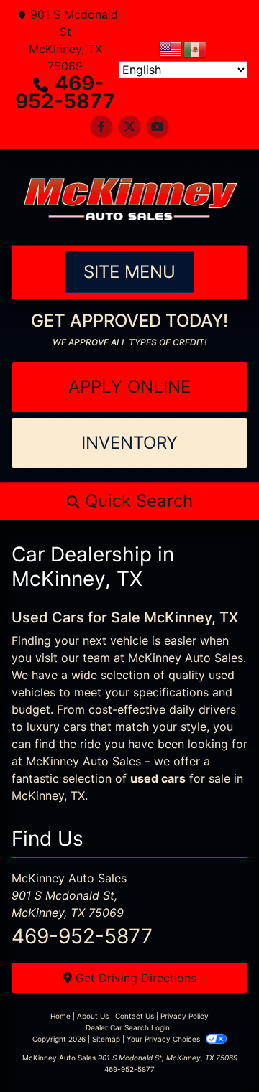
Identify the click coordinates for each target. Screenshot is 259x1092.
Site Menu (129, 271)
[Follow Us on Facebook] (101, 126)
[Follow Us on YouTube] (157, 126)
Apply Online (129, 386)
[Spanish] (195, 48)
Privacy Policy (184, 1016)
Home (60, 1016)
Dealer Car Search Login (128, 1027)
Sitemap (106, 1039)
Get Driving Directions (134, 978)
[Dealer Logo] (129, 197)
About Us (93, 1016)
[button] (129, 501)
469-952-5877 (65, 92)
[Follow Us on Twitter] (129, 126)
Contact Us (134, 1016)
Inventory (129, 442)
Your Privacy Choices (164, 1039)
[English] (171, 48)
